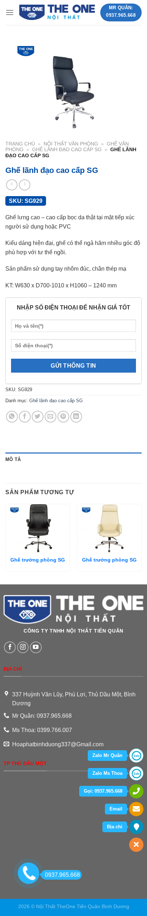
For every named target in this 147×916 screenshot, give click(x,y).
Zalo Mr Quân (107, 755)
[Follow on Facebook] (10, 647)
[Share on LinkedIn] (76, 417)
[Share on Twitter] (38, 417)
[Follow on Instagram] (23, 647)
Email (116, 809)
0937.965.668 (62, 875)
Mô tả (13, 459)
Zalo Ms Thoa (107, 773)
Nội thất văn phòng (71, 144)
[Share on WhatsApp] (12, 417)
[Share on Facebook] (25, 417)
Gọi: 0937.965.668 (103, 791)
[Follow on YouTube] (36, 647)
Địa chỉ (114, 826)
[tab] (73, 459)
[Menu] (9, 12)
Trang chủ (20, 144)
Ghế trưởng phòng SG (37, 560)
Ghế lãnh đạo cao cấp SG (67, 149)
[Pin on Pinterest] (63, 417)
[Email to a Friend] (50, 417)
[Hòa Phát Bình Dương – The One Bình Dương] (57, 12)
